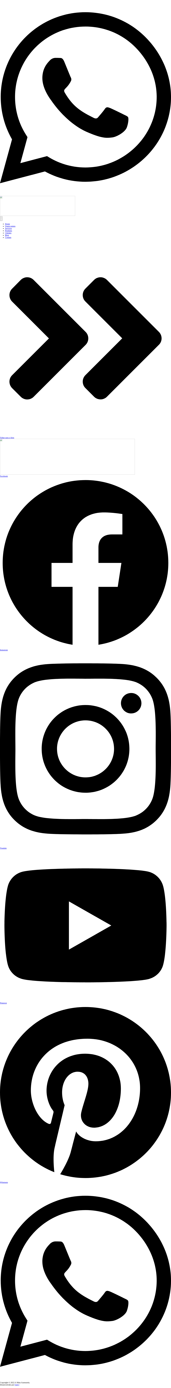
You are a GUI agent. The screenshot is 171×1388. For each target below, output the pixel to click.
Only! (17, 1385)
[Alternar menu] (1, 218)
